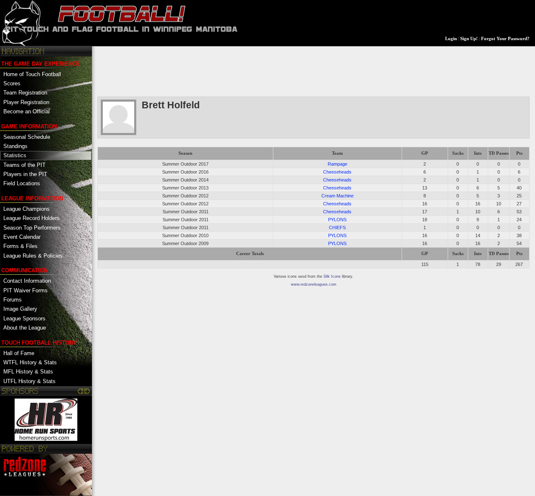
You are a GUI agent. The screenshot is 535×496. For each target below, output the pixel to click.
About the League (24, 328)
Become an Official (26, 111)
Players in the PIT (25, 174)
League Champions (26, 209)
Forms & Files (20, 246)
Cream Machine (337, 195)
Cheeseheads (337, 171)
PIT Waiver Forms (25, 290)
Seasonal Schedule (26, 137)
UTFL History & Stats (29, 381)
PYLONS (337, 219)
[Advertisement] (249, 70)
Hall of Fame (18, 353)
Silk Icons (332, 276)
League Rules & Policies (33, 256)
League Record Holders (31, 218)
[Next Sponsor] (87, 391)
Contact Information (27, 281)
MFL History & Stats (28, 371)
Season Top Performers (32, 228)
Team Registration (25, 92)
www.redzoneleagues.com (313, 284)
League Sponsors (24, 318)
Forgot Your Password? (505, 38)
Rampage (337, 163)
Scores (11, 83)
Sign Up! (469, 38)
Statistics (14, 155)
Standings (15, 146)
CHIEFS (337, 227)
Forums (12, 300)
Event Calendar (22, 237)
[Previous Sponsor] (81, 391)
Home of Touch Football (32, 74)
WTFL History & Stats (30, 362)
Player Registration (26, 102)
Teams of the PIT (24, 165)
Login (451, 38)
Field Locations (21, 183)
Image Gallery (20, 309)
